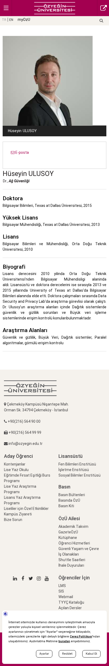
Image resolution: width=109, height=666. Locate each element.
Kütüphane (67, 537)
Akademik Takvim (73, 526)
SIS (61, 591)
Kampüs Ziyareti (18, 514)
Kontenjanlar (14, 464)
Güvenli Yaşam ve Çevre (78, 549)
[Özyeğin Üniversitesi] (54, 7)
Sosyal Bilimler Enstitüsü (79, 475)
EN (11, 20)
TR (4, 20)
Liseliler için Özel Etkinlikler (26, 508)
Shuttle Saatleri (71, 560)
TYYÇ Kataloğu (71, 602)
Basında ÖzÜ (69, 500)
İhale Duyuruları (71, 565)
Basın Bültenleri (71, 495)
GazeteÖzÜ (68, 532)
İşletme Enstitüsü (73, 470)
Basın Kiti (66, 506)
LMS (62, 586)
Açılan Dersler (70, 608)
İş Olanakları (68, 554)
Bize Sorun (13, 520)
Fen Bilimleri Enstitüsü (77, 464)
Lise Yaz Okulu (16, 470)
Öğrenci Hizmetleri (74, 543)
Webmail (65, 597)
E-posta (22, 152)
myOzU (24, 19)
